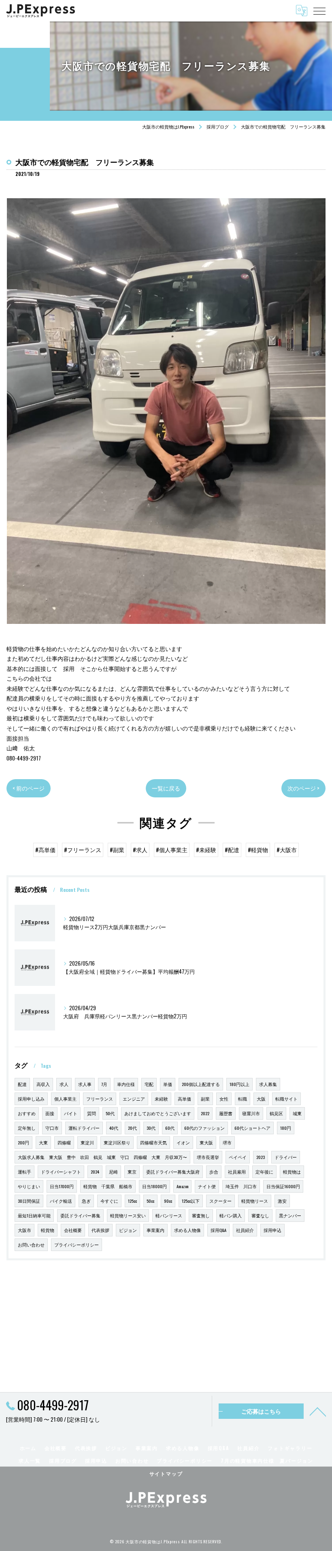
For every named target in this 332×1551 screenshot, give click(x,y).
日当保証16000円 (283, 1186)
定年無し (27, 1128)
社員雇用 (237, 1171)
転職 (242, 1098)
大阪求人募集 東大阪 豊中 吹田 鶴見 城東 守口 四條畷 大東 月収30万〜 (102, 1157)
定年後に (264, 1171)
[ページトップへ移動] (318, 1411)
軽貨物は (292, 1171)
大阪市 (24, 1230)
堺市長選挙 (208, 1157)
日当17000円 (62, 1186)
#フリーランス (82, 850)
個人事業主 (65, 1098)
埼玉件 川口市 (241, 1186)
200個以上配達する (201, 1084)
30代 (151, 1128)
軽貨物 (47, 1230)
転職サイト (286, 1098)
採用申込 (272, 1230)
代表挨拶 (100, 1230)
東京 (132, 1171)
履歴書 (225, 1113)
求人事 (85, 1084)
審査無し (201, 1215)
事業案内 (155, 1230)
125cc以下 (191, 1201)
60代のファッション (204, 1128)
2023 (260, 1157)
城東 (297, 1113)
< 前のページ (29, 788)
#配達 (232, 850)
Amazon (182, 1186)
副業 (205, 1098)
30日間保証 (29, 1201)
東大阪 (206, 1142)
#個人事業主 (171, 850)
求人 (64, 1084)
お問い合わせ (31, 1244)
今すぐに (109, 1201)
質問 (91, 1113)
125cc (132, 1201)
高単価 (184, 1098)
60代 (170, 1128)
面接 (49, 1113)
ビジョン (128, 1230)
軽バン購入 (230, 1215)
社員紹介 (245, 1230)
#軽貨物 (258, 850)
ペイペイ (238, 1157)
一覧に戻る (166, 788)
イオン (183, 1142)
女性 (223, 1098)
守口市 (52, 1128)
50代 (110, 1113)
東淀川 (87, 1142)
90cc (168, 1201)
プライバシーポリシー (76, 1244)
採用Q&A (218, 1230)
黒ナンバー (290, 1215)
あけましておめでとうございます (157, 1113)
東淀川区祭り (117, 1142)
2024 (95, 1171)
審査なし (260, 1215)
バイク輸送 (61, 1201)
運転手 (24, 1171)
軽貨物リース (254, 1201)
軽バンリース (168, 1215)
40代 (113, 1128)
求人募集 (268, 1084)
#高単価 (45, 850)
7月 (104, 1084)
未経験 (161, 1098)
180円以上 (239, 1084)
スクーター (220, 1201)
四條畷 (64, 1142)
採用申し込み (31, 1098)
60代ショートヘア (252, 1128)
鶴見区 (276, 1113)
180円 (285, 1128)
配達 (22, 1084)
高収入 (43, 1084)
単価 (167, 1084)
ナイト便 (207, 1186)
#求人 (140, 850)
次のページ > (303, 788)
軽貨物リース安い (128, 1215)
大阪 (261, 1098)
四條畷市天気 (153, 1142)
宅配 (149, 1084)
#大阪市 (287, 850)
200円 (23, 1142)
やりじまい (29, 1186)
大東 (43, 1142)
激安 (282, 1201)
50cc (150, 1201)
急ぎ (86, 1201)
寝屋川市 (251, 1113)
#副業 (117, 850)
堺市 (227, 1142)
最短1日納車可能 (34, 1215)
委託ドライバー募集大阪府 (173, 1171)
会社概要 (73, 1230)
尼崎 (113, 1171)
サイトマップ (166, 1473)
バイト (70, 1113)
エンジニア (134, 1098)
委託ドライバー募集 (80, 1215)
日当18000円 (154, 1186)
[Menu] (319, 10)
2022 (205, 1113)
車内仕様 (126, 1084)
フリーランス (99, 1098)
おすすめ (27, 1113)
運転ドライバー (84, 1128)
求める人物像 (187, 1230)
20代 (132, 1128)
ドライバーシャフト (61, 1171)
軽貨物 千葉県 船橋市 (107, 1186)
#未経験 (206, 850)
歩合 (213, 1171)
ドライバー (286, 1157)
